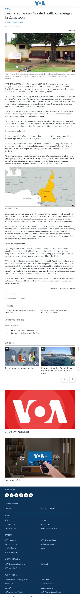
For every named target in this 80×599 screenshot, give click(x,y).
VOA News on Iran (12, 552)
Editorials (45, 564)
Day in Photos (10, 548)
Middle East (45, 524)
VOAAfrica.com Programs (15, 564)
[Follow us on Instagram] (21, 495)
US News (8, 509)
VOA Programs (10, 540)
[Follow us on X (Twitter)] (12, 495)
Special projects (11, 544)
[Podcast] (31, 495)
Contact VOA (46, 580)
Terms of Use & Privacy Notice (16, 580)
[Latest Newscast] (14, 596)
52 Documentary (47, 544)
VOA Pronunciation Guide (51, 592)
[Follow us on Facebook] (7, 495)
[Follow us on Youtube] (16, 495)
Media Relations (47, 584)
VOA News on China (48, 540)
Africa (7, 9)
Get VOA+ (8, 588)
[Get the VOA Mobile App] (40, 409)
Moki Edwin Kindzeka (15, 22)
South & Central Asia (49, 528)
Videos (43, 548)
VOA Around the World (14, 592)
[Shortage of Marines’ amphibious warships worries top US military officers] (58, 356)
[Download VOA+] (40, 458)
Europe (43, 520)
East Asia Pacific (11, 528)
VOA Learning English (13, 568)
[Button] (72, 30)
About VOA (9, 584)
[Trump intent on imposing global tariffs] (22, 356)
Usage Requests (47, 588)
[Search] (66, 596)
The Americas (10, 524)
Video (8, 342)
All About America (48, 509)
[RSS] (26, 495)
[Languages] (49, 596)
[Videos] (31, 596)
